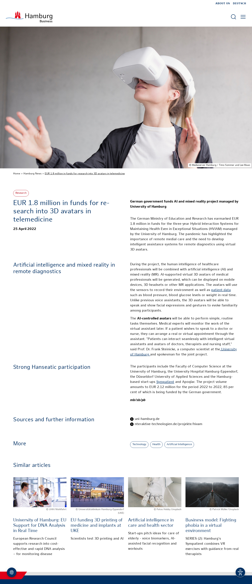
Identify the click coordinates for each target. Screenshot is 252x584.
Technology (139, 444)
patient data (221, 290)
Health (156, 444)
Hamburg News (32, 173)
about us (222, 3)
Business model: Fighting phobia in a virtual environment (210, 525)
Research (21, 193)
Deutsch (239, 3)
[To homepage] (29, 16)
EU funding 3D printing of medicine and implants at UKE (97, 525)
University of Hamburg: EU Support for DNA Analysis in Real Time (39, 525)
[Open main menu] (243, 17)
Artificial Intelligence (179, 444)
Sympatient (165, 382)
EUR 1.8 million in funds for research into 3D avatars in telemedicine (85, 173)
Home (16, 173)
